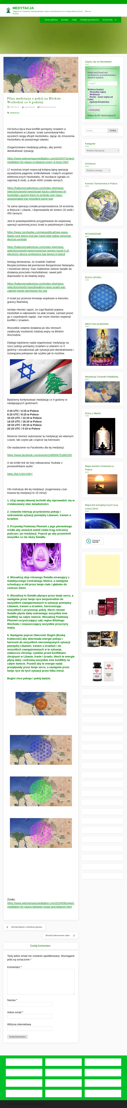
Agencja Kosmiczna (99, 102)
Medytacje (14, 112)
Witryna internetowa (19, 1024)
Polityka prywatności (89, 19)
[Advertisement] (102, 570)
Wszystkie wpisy (97, 92)
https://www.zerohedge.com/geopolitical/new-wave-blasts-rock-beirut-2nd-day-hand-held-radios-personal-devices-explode (39, 236)
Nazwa (12, 1000)
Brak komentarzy (48, 107)
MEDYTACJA (23, 8)
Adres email (15, 1012)
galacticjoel (30, 107)
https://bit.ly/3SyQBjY (20, 473)
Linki (74, 19)
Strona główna (51, 19)
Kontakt (64, 19)
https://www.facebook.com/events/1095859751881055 (39, 455)
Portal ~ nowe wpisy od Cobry (100, 98)
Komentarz (14, 967)
